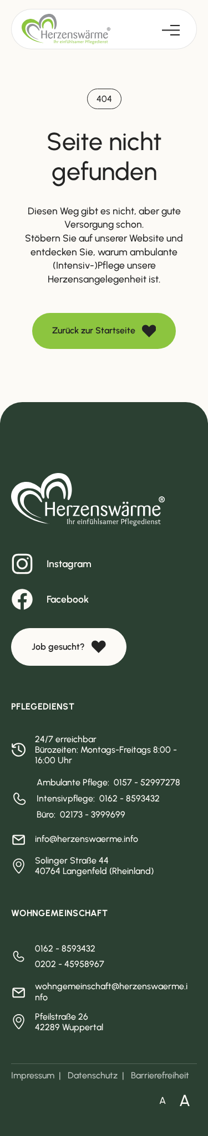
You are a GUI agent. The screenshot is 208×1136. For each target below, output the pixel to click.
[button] (170, 29)
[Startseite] (66, 29)
